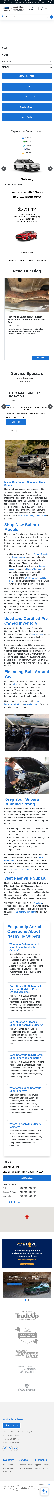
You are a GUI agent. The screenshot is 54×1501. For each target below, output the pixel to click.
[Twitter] (10, 1448)
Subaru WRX (31, 578)
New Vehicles (7, 1465)
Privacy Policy (12, 1488)
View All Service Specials (25, 378)
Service (23, 1460)
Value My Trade (41, 1468)
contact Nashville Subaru (24, 912)
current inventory (26, 516)
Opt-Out (35, 1488)
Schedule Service (26, 381)
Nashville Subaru (5, 1488)
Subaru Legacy (18, 557)
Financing (41, 1460)
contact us (41, 516)
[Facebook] (4, 1448)
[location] (48, 2)
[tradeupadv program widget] (27, 1315)
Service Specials (25, 1468)
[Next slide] (28, 1300)
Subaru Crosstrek (42, 554)
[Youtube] (15, 1448)
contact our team (31, 704)
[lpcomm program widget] (27, 1370)
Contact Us (13, 1426)
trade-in (14, 684)
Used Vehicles (8, 1468)
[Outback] (27, 1285)
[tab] (26, 138)
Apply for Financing (42, 1465)
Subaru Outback (33, 569)
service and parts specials (22, 869)
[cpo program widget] (27, 1335)
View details (27, 253)
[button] (27, 1217)
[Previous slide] (25, 1300)
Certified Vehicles (9, 1472)
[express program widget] (27, 1354)
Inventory (8, 1460)
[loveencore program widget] (27, 1387)
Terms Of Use (18, 1488)
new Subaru (36, 903)
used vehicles (37, 634)
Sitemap (24, 1488)
